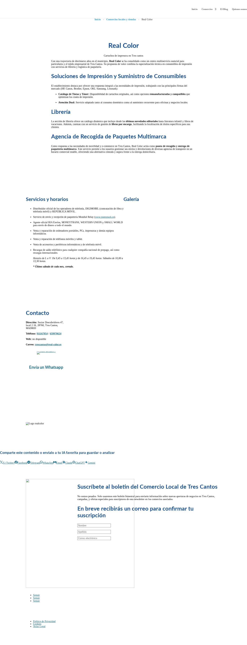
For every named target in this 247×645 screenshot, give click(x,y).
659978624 (55, 333)
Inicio (195, 9)
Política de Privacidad (44, 621)
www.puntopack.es (104, 217)
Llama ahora (111, 161)
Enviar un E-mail (131, 161)
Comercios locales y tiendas (121, 19)
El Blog (224, 9)
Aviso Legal (39, 626)
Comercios (207, 9)
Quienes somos (239, 9)
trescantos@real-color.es (48, 344)
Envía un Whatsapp (46, 367)
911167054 (42, 333)
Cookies (37, 624)
